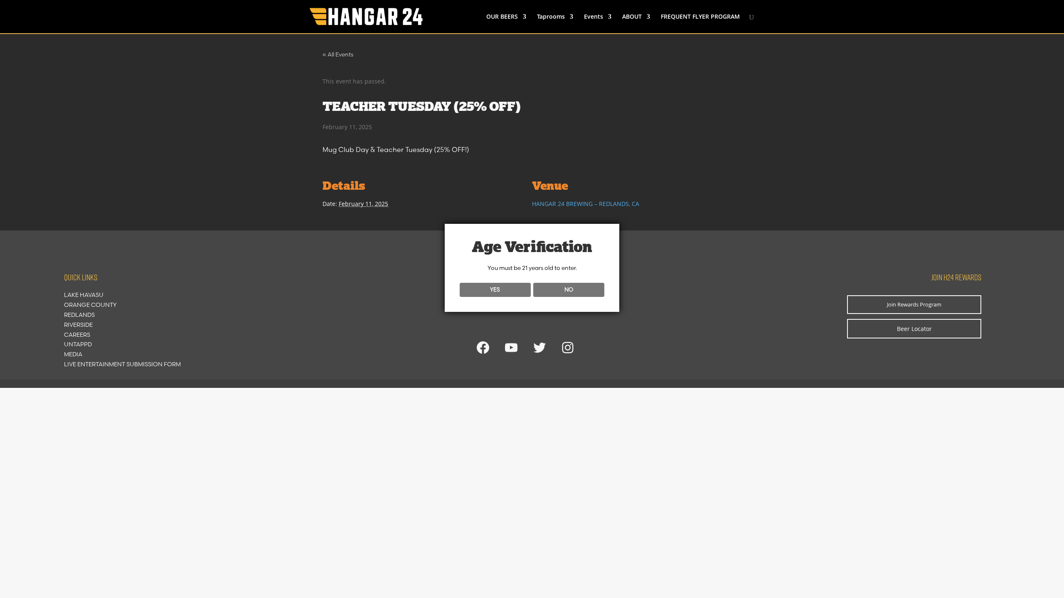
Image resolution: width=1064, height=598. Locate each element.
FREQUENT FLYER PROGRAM (700, 17)
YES (495, 289)
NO (568, 289)
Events (593, 17)
